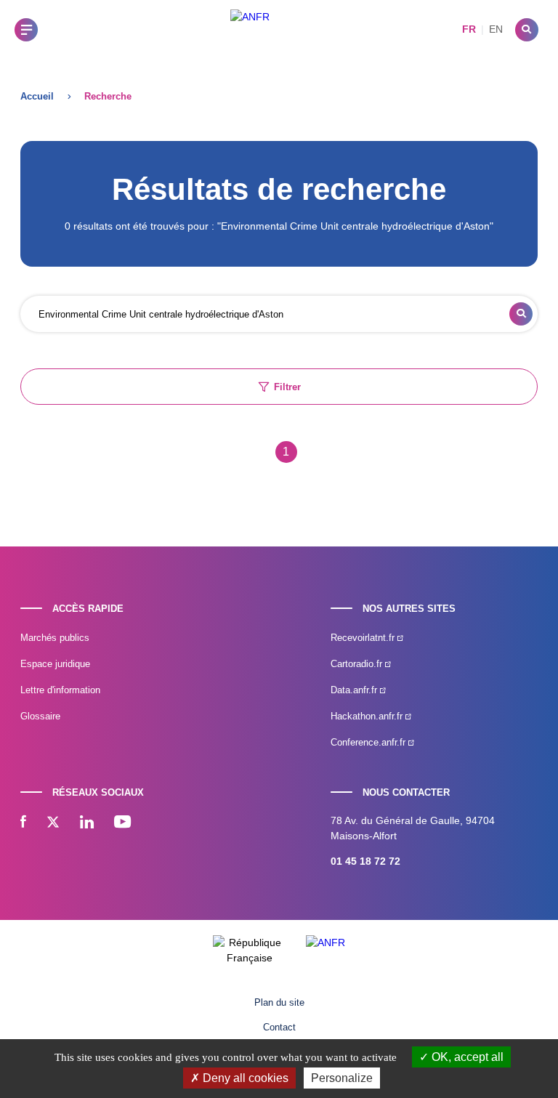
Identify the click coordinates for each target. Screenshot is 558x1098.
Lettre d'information (60, 690)
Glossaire (40, 716)
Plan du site (279, 1002)
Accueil (37, 96)
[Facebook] (23, 823)
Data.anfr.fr (355, 690)
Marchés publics (54, 637)
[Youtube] (122, 823)
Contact (279, 1027)
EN (496, 29)
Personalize (342, 1078)
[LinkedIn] (87, 823)
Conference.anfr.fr (369, 742)
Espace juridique (55, 663)
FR (469, 29)
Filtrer (287, 387)
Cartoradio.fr (358, 663)
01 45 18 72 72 (365, 861)
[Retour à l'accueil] (250, 29)
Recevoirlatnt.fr (364, 637)
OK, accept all (466, 1057)
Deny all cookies (244, 1078)
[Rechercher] (526, 29)
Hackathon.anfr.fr (368, 716)
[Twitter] (53, 823)
